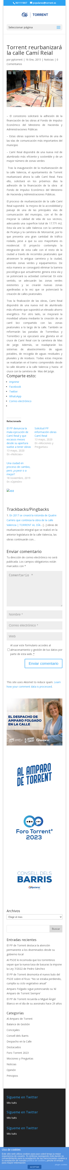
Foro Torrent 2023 (18, 1052)
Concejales (13, 1030)
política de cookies (36, 1160)
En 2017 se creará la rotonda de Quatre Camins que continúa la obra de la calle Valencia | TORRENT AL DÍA (31, 520)
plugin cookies (61, 1165)
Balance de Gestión (18, 1024)
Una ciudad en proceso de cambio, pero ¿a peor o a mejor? (18, 468)
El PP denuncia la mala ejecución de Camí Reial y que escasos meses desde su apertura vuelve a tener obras (19, 438)
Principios (12, 1075)
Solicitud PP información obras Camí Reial (45, 432)
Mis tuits (12, 1102)
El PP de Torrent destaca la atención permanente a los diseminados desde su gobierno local (31, 950)
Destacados (14, 1047)
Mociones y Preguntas (20, 1058)
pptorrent (17, 59)
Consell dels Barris (18, 1035)
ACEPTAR (34, 1167)
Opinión (11, 1070)
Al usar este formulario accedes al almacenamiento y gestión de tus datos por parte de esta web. (36, 650)
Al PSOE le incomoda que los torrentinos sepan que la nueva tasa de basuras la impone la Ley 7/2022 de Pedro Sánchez (34, 964)
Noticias (49, 59)
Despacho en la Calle (19, 1041)
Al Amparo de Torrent (20, 1018)
